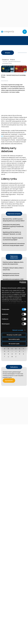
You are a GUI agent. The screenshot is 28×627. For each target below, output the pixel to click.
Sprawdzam (9, 380)
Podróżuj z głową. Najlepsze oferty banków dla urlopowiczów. (13, 263)
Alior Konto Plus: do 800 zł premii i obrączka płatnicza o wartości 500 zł (13, 220)
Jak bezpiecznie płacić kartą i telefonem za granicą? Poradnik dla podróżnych (13, 226)
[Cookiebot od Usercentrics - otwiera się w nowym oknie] (19, 282)
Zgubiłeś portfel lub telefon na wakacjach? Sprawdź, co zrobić (12, 233)
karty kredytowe (4, 80)
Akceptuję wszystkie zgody (14, 334)
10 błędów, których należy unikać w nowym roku (13, 269)
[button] (24, 32)
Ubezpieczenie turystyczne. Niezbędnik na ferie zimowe (11, 274)
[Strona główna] (7, 31)
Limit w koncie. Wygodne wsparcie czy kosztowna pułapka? (13, 239)
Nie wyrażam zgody (14, 343)
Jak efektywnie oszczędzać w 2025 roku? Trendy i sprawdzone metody (13, 280)
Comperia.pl (5, 59)
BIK (2, 136)
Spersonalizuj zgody (14, 339)
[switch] (24, 314)
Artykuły (12, 59)
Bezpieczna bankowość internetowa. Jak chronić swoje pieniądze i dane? (14, 244)
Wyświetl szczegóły (17, 330)
